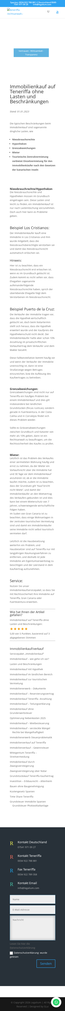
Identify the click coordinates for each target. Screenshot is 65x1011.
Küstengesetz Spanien (22, 791)
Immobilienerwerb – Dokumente (28, 688)
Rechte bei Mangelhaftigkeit (28, 732)
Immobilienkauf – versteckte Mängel (30, 728)
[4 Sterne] (22, 629)
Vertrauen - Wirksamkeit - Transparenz (31, 52)
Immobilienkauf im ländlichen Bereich (31, 674)
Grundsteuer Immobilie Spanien (28, 801)
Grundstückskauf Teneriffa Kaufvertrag (32, 776)
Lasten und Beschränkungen (26, 664)
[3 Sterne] (18, 629)
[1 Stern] (11, 629)
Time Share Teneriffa (21, 796)
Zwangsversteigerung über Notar (28, 771)
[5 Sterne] (26, 629)
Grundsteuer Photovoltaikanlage (30, 805)
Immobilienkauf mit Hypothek (26, 669)
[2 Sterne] (15, 629)
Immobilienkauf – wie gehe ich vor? (29, 658)
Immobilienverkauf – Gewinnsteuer (29, 747)
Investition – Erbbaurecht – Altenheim (31, 781)
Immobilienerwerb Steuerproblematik (31, 737)
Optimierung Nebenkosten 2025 (28, 718)
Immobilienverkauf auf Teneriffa (28, 742)
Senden (46, 963)
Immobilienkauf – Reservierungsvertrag (32, 693)
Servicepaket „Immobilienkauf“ (27, 653)
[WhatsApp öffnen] (56, 1002)
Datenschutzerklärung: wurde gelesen (28, 954)
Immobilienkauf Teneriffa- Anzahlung (31, 698)
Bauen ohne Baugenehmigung (27, 786)
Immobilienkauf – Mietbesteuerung (29, 723)
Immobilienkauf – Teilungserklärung (30, 703)
